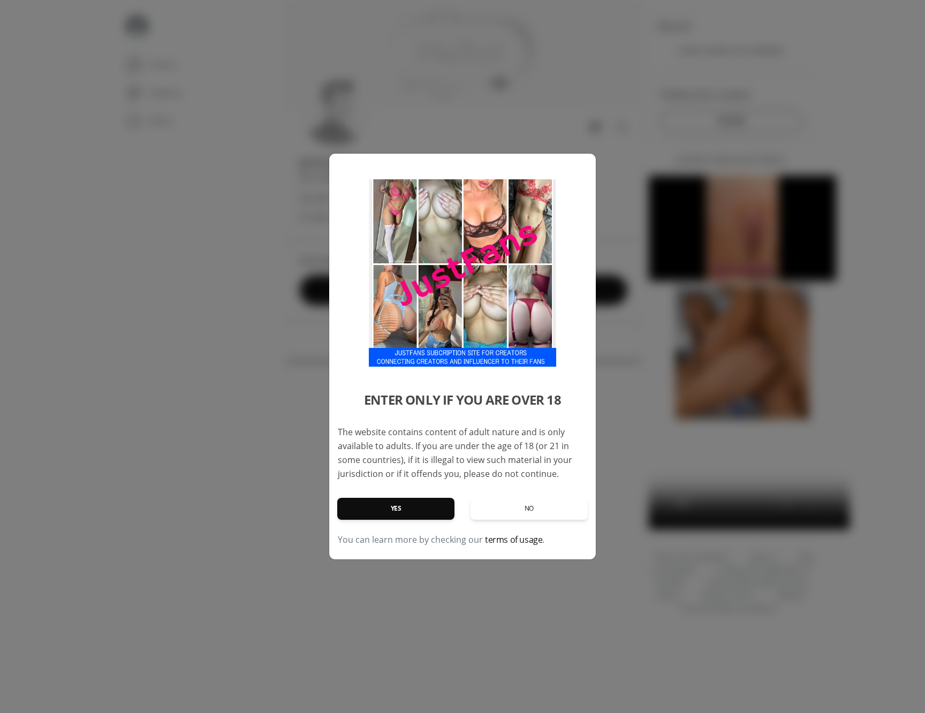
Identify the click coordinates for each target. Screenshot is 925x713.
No (529, 508)
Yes (396, 508)
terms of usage (513, 539)
